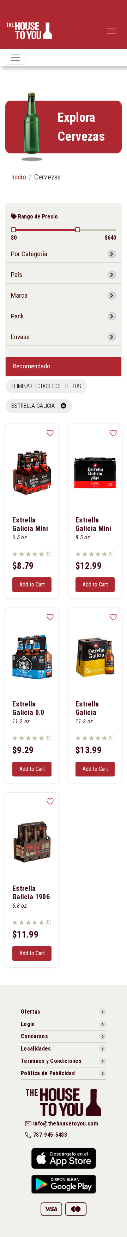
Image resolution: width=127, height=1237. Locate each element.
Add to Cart (32, 584)
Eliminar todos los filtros (46, 386)
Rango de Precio (37, 216)
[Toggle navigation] (111, 31)
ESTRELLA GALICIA (36, 405)
